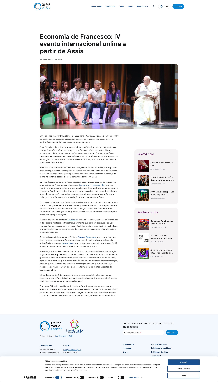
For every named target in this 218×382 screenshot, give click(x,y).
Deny (184, 375)
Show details (134, 377)
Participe (178, 6)
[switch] (80, 377)
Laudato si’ (72, 219)
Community (110, 6)
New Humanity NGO (63, 336)
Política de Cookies (159, 352)
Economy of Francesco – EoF (92, 185)
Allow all (183, 362)
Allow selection (184, 369)
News (122, 6)
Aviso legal (156, 356)
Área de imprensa (159, 344)
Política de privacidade (161, 348)
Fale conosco (142, 6)
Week (130, 6)
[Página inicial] (42, 6)
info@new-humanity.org (72, 350)
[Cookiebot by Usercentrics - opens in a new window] (30, 377)
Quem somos (96, 6)
